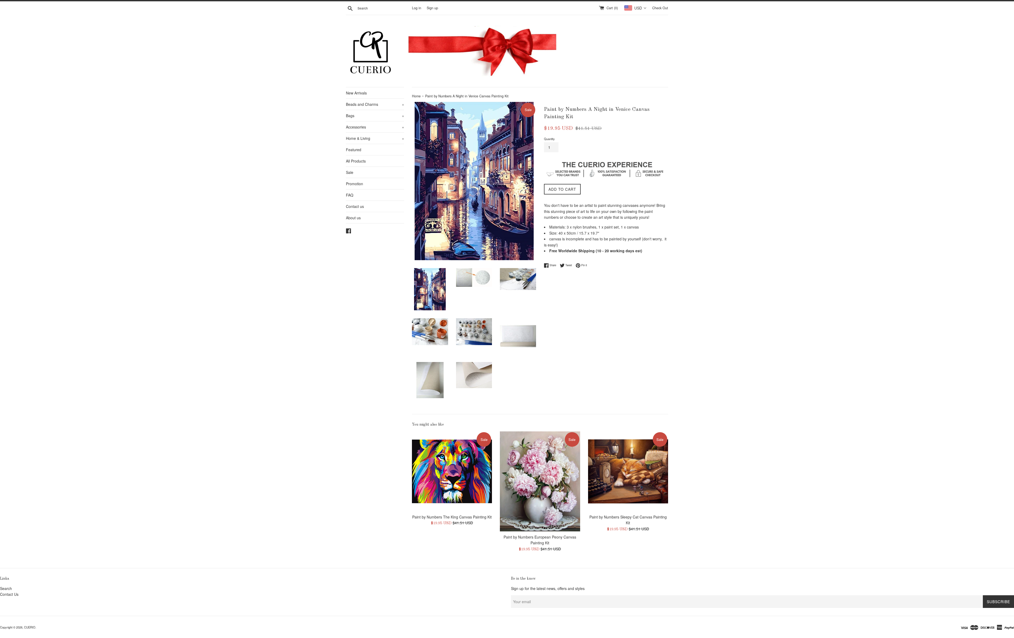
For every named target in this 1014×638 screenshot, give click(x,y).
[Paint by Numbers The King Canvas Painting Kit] (452, 471)
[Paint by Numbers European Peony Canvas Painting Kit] (540, 481)
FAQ (349, 195)
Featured (353, 149)
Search (6, 588)
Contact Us (9, 594)
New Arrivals (356, 93)
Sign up (432, 8)
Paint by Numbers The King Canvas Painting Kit (452, 517)
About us (353, 217)
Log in (416, 8)
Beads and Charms (375, 104)
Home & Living (375, 138)
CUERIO (29, 627)
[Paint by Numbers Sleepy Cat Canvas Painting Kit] (628, 471)
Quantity (549, 139)
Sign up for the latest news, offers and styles (548, 588)
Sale (349, 172)
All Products (356, 161)
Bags (375, 115)
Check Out (660, 8)
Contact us (355, 206)
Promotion (354, 183)
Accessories (375, 127)
